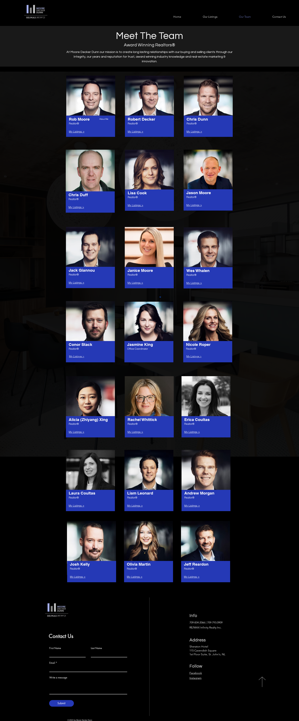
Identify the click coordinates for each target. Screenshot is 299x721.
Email (52, 663)
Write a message (58, 677)
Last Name (96, 648)
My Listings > (76, 356)
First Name (55, 648)
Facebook (195, 673)
